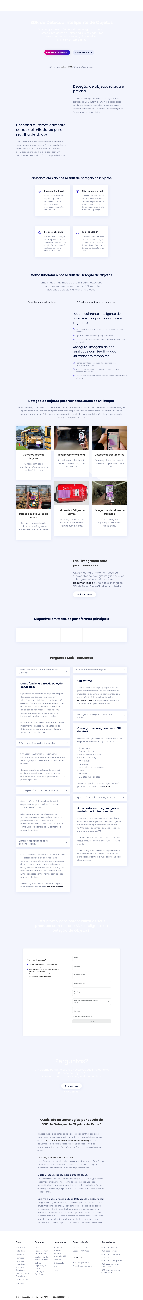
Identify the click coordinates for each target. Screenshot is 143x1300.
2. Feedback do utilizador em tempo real (97, 302)
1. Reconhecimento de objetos (41, 302)
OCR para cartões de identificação (110, 1271)
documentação (83, 583)
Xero (56, 1270)
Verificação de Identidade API (41, 1258)
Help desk (20, 1251)
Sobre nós (20, 1247)
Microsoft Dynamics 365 (60, 1254)
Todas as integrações (59, 1248)
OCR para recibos (109, 1247)
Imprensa (20, 1283)
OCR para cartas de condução (110, 1265)
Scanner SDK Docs (81, 1251)
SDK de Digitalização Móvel (40, 1265)
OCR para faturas (109, 1251)
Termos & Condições (20, 1268)
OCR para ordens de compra (110, 1255)
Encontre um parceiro (82, 1266)
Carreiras (20, 1254)
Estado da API (22, 1279)
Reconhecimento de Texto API (42, 1252)
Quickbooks (59, 1263)
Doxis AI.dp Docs (80, 1247)
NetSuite (57, 1259)
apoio (107, 786)
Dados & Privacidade (21, 1262)
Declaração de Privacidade (22, 1274)
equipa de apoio (55, 886)
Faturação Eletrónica (39, 1272)
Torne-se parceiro (81, 1262)
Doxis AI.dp (39, 1247)
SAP (55, 1266)
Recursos (20, 1258)
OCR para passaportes (111, 1260)
